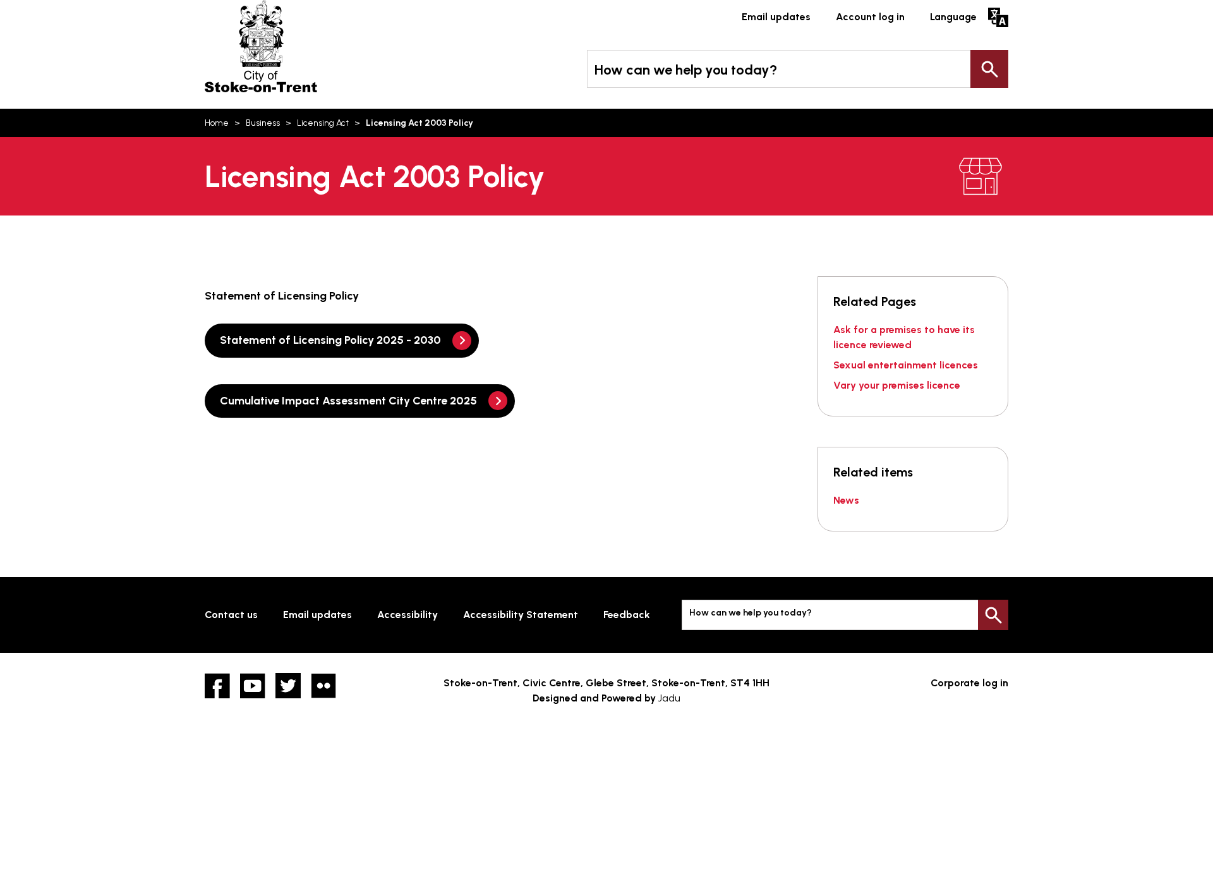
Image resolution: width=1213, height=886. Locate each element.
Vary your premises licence (896, 385)
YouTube (252, 685)
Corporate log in (969, 683)
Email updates (776, 17)
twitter (288, 685)
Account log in (870, 17)
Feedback (626, 615)
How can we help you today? (685, 69)
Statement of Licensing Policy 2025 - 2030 (330, 340)
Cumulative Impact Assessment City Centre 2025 (348, 401)
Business (263, 123)
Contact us (231, 615)
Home (217, 123)
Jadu (669, 698)
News (846, 500)
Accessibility (407, 615)
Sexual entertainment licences (905, 365)
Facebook (217, 685)
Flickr (323, 685)
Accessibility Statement (520, 615)
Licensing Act (323, 123)
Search (989, 69)
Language (953, 17)
